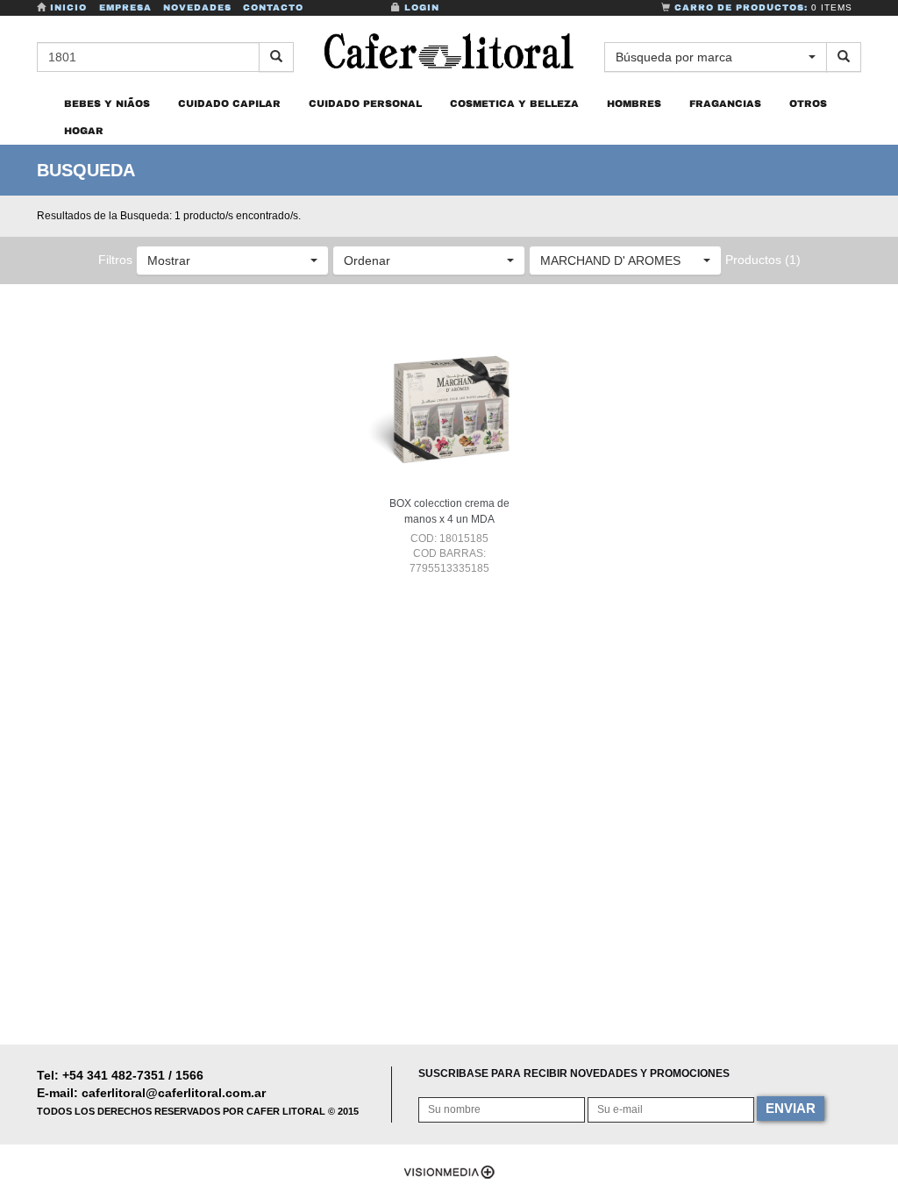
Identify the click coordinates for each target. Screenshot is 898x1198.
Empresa (125, 7)
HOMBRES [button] (634, 103)
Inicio (68, 7)
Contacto (273, 7)
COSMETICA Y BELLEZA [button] (514, 103)
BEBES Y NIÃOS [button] (107, 103)
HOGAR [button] (83, 131)
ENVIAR (791, 1108)
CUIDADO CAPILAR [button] (229, 103)
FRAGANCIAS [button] (725, 103)
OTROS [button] (808, 103)
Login (420, 7)
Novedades (197, 7)
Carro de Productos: (761, 7)
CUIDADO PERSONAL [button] (365, 103)
